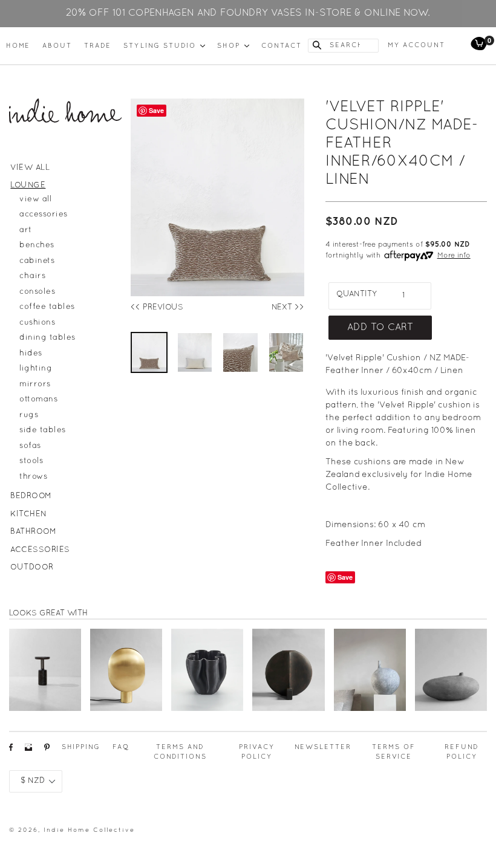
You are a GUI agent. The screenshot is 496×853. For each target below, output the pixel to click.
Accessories (40, 550)
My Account (416, 45)
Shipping (81, 747)
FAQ (121, 747)
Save (345, 577)
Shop (233, 45)
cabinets (36, 261)
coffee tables (47, 307)
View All (30, 168)
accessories (43, 214)
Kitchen (28, 514)
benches (36, 245)
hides (30, 353)
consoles (37, 292)
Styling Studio (164, 45)
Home (18, 46)
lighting (35, 368)
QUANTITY (356, 294)
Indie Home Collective (89, 830)
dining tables (47, 338)
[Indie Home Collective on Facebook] (11, 750)
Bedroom (31, 496)
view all (35, 199)
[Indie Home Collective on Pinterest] (47, 750)
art (25, 230)
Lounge (27, 185)
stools (31, 461)
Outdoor (32, 567)
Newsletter (323, 747)
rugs (28, 415)
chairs (32, 276)
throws (33, 477)
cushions (37, 322)
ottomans (38, 399)
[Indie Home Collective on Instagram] (28, 750)
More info (454, 256)
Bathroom (33, 532)
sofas (30, 446)
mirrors (35, 384)
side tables (42, 430)
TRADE (97, 46)
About (57, 46)
